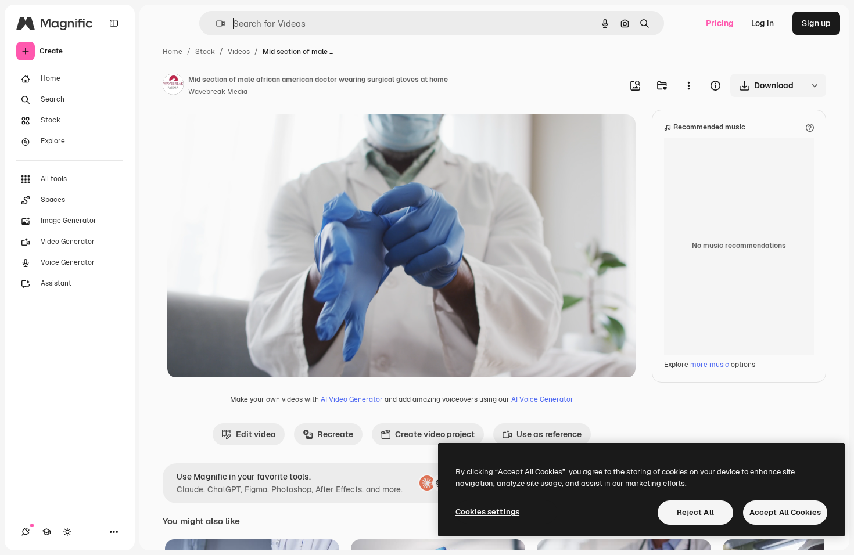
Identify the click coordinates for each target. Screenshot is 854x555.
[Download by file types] (814, 85)
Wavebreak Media (217, 91)
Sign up (816, 23)
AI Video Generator (352, 399)
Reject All (695, 512)
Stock (205, 51)
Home (172, 51)
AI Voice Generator (542, 399)
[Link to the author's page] (173, 86)
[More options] (688, 85)
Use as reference (549, 434)
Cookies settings (487, 512)
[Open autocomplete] (216, 23)
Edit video (255, 434)
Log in (762, 23)
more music (709, 364)
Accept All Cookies (785, 512)
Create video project (435, 434)
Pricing (720, 23)
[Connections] (25, 531)
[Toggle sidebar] (114, 23)
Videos (239, 51)
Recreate (335, 434)
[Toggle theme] (67, 531)
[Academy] (46, 531)
